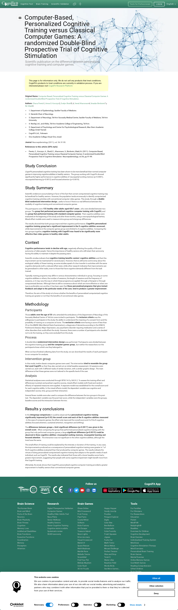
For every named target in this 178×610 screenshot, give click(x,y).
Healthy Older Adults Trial (58, 514)
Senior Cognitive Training (57, 525)
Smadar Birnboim (98, 103)
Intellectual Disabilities (26, 531)
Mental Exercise (137, 557)
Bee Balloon (109, 525)
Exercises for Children (140, 531)
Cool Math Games (138, 563)
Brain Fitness (22, 523)
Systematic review (55, 531)
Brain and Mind (23, 511)
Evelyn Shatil (66, 103)
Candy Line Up (110, 511)
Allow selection (156, 586)
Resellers (134, 528)
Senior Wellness (53, 520)
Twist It (107, 557)
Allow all (156, 578)
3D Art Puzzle (83, 569)
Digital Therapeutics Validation (60, 508)
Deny (156, 593)
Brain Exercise (136, 537)
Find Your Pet (83, 560)
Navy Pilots (52, 517)
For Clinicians (136, 511)
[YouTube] (82, 490)
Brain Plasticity (23, 520)
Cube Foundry (110, 531)
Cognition (21, 525)
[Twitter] (76, 490)
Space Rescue (83, 546)
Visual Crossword (85, 540)
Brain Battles (136, 571)
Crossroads (109, 528)
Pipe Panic (82, 517)
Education (135, 517)
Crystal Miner (83, 520)
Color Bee (108, 523)
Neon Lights (83, 534)
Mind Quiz (135, 543)
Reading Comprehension (141, 566)
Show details (136, 605)
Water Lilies (109, 560)
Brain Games (136, 554)
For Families (136, 508)
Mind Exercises (137, 548)
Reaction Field (110, 563)
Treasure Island (84, 531)
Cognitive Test (27, 4)
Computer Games (54, 511)
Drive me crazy (84, 537)
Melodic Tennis (84, 554)
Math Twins (109, 543)
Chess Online (83, 508)
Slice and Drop (110, 554)
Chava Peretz (38, 103)
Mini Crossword (84, 511)
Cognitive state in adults (57, 528)
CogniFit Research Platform (61, 86)
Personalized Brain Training (142, 551)
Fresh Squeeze (110, 534)
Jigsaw (107, 537)
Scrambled (82, 557)
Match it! (81, 543)
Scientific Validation (60, 4)
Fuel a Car (108, 540)
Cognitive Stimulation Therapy (143, 546)
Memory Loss (23, 528)
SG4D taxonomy (54, 534)
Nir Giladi (28, 106)
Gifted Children (137, 569)
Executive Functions (25, 537)
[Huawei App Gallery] (111, 490)
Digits (106, 520)
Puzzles (107, 514)
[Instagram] (88, 490)
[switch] (75, 605)
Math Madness (84, 548)
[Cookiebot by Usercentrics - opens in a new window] (16, 605)
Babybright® (136, 525)
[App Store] (151, 490)
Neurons (20, 517)
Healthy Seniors (54, 523)
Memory (20, 543)
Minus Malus (109, 546)
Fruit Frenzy (83, 514)
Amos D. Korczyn (52, 103)
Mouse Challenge (111, 548)
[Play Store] (131, 490)
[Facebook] (70, 490)
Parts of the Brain (24, 514)
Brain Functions (24, 534)
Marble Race (83, 551)
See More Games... (112, 569)
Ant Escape (82, 528)
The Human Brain (24, 508)
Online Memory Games (140, 560)
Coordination (22, 540)
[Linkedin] (94, 490)
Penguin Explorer (111, 517)
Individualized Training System (143, 540)
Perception (21, 546)
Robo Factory (83, 525)
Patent (133, 520)
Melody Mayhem (84, 563)
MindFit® (134, 523)
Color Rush (82, 566)
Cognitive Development (140, 534)
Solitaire (81, 523)
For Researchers (137, 514)
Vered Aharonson (82, 103)
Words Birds (109, 566)
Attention (21, 548)
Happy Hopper (110, 508)
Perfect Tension (110, 551)
